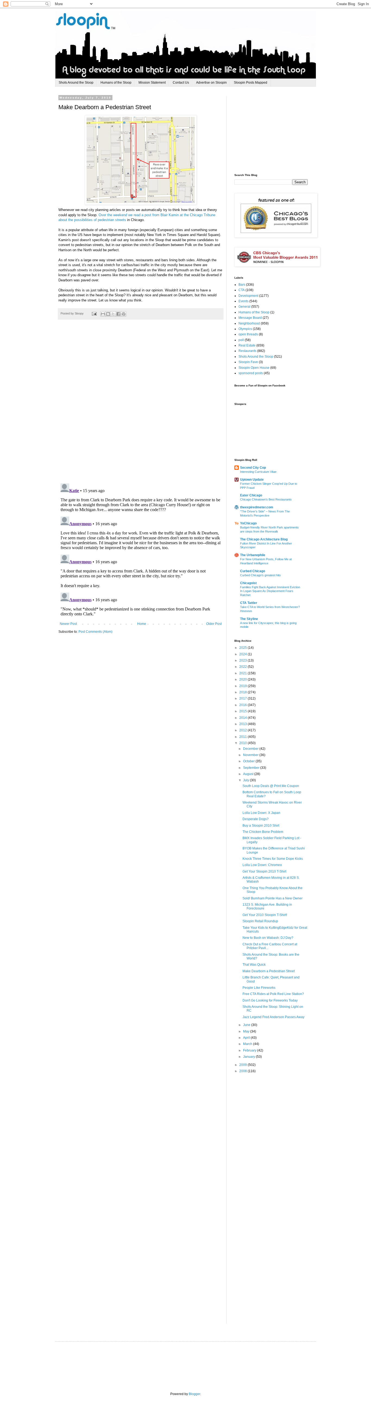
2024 (243, 654)
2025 (243, 648)
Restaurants (247, 351)
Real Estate (247, 345)
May (246, 1031)
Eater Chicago (251, 495)
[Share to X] (113, 314)
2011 (243, 737)
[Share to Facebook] (118, 314)
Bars (241, 285)
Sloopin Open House (253, 368)
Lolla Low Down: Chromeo (262, 865)
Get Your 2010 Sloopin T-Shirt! (265, 915)
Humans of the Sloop (115, 82)
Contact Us (181, 82)
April (247, 1038)
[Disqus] (140, 404)
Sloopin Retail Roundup (260, 921)
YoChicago (248, 523)
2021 (243, 673)
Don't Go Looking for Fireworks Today (270, 1000)
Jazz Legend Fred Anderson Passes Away (273, 1017)
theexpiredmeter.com (256, 507)
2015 (243, 711)
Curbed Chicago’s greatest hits (260, 575)
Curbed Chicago (252, 571)
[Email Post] (94, 313)
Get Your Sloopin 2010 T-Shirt (264, 871)
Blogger (194, 1394)
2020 (243, 679)
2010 (243, 743)
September (251, 768)
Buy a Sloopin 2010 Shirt (261, 825)
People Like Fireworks (259, 988)
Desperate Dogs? (256, 819)
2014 (243, 718)
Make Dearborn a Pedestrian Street (269, 971)
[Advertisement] (275, 130)
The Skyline (249, 619)
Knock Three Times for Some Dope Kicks (273, 859)
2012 (243, 730)
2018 (243, 692)
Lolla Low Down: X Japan (261, 813)
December (251, 749)
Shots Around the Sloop (76, 82)
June (247, 1025)
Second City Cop (253, 468)
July (246, 780)
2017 (243, 698)
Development (248, 296)
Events (243, 301)
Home (141, 624)
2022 (243, 667)
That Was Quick (254, 965)
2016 (243, 705)
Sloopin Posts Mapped (250, 82)
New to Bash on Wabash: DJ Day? (268, 938)
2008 (243, 1071)
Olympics (245, 329)
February (250, 1050)
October (249, 761)
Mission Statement (152, 82)
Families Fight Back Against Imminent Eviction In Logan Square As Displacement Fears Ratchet (270, 591)
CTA (241, 290)
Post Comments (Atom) (95, 632)
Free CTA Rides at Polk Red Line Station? (273, 994)
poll (241, 340)
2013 (243, 724)
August (248, 774)
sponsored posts (250, 373)
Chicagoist (248, 583)
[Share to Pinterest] (123, 314)
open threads (248, 334)
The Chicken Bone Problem (263, 832)
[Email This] (103, 314)
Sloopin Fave (248, 362)
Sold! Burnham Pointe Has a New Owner (273, 898)
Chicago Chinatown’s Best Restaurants (266, 499)
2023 (243, 660)
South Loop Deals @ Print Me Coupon (271, 786)
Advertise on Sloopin (211, 82)
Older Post (214, 624)
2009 (243, 1065)
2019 (243, 686)
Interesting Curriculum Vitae (258, 471)
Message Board (250, 318)
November (251, 755)
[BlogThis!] (108, 314)
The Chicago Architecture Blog (264, 539)
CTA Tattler (248, 603)
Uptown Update (252, 479)
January (249, 1057)
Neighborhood (249, 323)
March (248, 1044)
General (244, 307)
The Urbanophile (252, 555)
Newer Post (68, 624)
